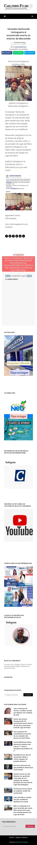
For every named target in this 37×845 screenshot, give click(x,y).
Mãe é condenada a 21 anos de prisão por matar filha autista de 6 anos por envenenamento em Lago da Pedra (23, 810)
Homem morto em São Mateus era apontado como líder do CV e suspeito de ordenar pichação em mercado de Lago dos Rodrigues (23, 779)
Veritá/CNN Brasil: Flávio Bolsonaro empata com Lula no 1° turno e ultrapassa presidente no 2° (23, 746)
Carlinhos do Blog (19, 42)
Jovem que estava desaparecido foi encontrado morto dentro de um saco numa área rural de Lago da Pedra (23, 723)
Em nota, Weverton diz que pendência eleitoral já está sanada (23, 767)
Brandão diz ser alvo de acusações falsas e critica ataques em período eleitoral (22, 758)
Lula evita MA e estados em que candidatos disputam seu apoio (22, 799)
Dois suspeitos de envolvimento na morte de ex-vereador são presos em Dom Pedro (22, 735)
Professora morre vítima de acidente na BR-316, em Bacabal (23, 791)
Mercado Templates (22, 842)
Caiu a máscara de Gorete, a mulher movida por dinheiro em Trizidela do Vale (23, 712)
